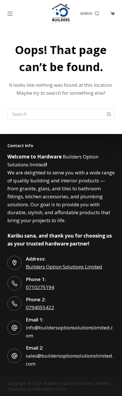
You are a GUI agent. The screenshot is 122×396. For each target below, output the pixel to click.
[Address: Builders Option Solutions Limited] (14, 263)
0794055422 (40, 307)
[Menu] (9, 13)
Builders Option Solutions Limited (64, 266)
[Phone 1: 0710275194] (14, 283)
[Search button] (109, 114)
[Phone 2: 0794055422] (14, 303)
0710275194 (40, 287)
